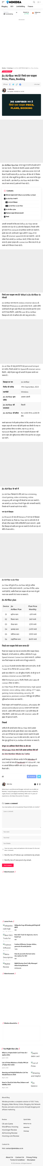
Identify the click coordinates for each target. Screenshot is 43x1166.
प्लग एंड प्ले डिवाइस (12, 202)
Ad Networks (17, 968)
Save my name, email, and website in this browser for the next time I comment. (22, 849)
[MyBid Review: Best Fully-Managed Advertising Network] (8, 966)
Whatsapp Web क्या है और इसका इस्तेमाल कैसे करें (20, 750)
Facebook (21, 762)
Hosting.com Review (10, 1136)
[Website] (35, 784)
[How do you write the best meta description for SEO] (8, 956)
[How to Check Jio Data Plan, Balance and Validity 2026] (36, 1084)
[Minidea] (13, 2)
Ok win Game (7, 1124)
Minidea (31, 759)
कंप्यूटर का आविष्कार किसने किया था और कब (16, 746)
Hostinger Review (9, 1130)
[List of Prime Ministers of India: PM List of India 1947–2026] (36, 1065)
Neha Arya (11, 89)
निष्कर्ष (7, 216)
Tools (16, 949)
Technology (7, 71)
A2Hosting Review (9, 1133)
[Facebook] (37, 784)
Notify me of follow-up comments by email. (22, 855)
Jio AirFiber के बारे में (11, 198)
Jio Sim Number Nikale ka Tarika (16, 754)
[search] (34, 2)
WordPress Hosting (10, 1127)
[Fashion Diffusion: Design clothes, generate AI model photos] (8, 947)
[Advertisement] (21, 42)
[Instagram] (39, 784)
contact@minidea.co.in (14, 1148)
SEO (15, 930)
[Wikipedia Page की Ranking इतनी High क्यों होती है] (8, 928)
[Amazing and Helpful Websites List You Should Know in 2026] (36, 1074)
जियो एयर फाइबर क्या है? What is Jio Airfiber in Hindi (21, 195)
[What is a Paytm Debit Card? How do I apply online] (36, 1055)
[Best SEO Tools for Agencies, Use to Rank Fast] (8, 937)
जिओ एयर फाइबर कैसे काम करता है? (15, 213)
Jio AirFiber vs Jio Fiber (15, 206)
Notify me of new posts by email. (17, 860)
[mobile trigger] (3, 2)
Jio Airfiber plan (11, 209)
